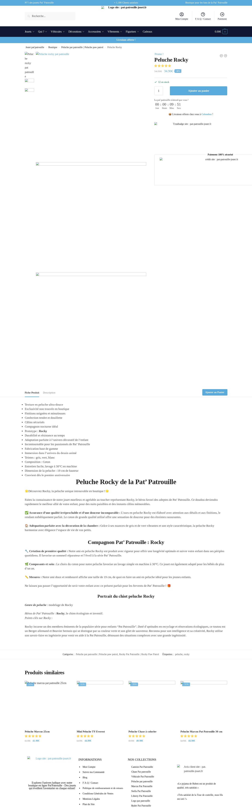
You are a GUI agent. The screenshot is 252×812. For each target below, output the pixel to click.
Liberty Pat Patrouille (142, 796)
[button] (163, 65)
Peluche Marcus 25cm (37, 731)
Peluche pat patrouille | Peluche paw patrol (82, 47)
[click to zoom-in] (91, 107)
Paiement (222, 19)
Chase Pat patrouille (141, 771)
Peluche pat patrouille (142, 781)
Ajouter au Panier (214, 392)
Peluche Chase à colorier (143, 731)
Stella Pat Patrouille (141, 791)
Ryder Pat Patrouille (141, 805)
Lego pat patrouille (140, 801)
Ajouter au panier (198, 90)
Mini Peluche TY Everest (91, 731)
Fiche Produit (32, 392)
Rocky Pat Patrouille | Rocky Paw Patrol (139, 654)
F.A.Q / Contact (203, 19)
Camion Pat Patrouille (142, 767)
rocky (186, 654)
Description (49, 392)
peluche (179, 654)
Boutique (52, 47)
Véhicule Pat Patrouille (142, 776)
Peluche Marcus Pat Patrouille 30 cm (201, 731)
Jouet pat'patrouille (35, 47)
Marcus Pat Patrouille (141, 786)
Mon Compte (181, 19)
